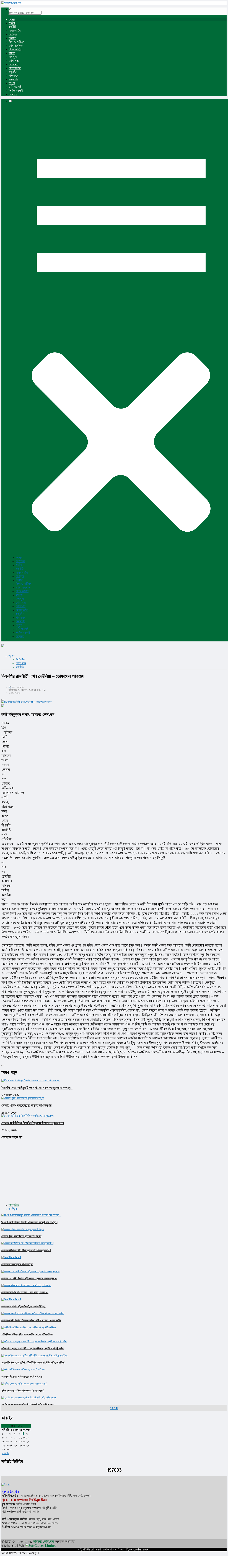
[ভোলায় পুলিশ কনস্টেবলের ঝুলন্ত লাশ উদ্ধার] (22, 1229)
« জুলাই (5, 1453)
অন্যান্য (13, 94)
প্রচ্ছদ (12, 19)
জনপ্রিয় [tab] (13, 1209)
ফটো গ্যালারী (15, 87)
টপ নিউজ (20, 561)
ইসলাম (12, 53)
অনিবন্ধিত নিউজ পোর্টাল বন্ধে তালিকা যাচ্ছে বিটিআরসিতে (27, 1334)
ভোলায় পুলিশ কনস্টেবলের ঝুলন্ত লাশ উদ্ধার (26, 1105)
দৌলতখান (13, 64)
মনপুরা (12, 83)
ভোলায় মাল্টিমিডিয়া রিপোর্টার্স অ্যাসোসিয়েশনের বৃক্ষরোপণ (32, 1123)
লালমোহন (13, 75)
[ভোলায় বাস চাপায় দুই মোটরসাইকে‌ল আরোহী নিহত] (11, 1299)
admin (20, 687)
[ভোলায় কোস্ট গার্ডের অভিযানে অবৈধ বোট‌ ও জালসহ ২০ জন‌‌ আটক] (32, 1313)
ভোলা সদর (14, 60)
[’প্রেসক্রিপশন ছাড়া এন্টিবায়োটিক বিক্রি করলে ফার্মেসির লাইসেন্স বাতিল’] (34, 1355)
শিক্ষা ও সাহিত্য (16, 42)
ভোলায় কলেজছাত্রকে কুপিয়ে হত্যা (17, 1264)
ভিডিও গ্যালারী (16, 90)
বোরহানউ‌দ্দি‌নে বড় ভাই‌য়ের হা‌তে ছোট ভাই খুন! (22, 1376)
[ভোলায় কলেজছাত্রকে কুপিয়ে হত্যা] (11, 1257)
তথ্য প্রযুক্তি (16, 45)
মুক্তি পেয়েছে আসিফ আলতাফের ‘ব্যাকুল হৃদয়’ (22, 1390)
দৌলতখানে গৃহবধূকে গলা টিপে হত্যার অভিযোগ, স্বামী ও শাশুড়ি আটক (32, 1348)
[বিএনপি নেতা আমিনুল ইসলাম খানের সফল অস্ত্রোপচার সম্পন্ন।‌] (31, 1215)
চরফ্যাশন (13, 79)
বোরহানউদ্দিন (15, 68)
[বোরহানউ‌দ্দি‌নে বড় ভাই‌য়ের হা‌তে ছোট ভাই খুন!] (23, 1369)
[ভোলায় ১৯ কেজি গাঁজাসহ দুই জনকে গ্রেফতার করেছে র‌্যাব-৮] (30, 1271)
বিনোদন (12, 38)
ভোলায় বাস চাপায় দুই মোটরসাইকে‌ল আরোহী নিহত (23, 1306)
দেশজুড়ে (13, 34)
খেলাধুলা (13, 57)
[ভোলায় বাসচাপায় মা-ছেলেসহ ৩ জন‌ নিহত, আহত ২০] (26, 1285)
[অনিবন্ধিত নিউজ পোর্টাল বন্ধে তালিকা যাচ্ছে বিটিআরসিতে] (28, 1327)
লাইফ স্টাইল (15, 49)
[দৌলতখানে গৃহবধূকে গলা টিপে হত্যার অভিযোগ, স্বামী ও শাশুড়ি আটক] (34, 1341)
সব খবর (114, 1408)
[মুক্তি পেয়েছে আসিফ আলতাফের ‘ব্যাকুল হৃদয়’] (24, 1383)
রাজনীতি (13, 27)
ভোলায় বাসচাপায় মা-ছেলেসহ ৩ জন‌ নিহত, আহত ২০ (24, 1292)
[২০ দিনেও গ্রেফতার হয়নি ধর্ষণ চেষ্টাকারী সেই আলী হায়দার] (28, 1397)
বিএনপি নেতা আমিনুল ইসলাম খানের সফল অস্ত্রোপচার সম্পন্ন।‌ (37, 1088)
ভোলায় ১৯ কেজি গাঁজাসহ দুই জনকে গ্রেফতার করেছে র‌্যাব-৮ (29, 1278)
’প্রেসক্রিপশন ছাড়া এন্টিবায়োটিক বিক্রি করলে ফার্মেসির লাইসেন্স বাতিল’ (33, 1362)
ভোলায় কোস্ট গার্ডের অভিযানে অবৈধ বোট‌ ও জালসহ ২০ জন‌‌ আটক (31, 1320)
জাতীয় (12, 23)
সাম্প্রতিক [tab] (14, 1205)
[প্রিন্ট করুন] (2, 699)
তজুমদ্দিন (13, 72)
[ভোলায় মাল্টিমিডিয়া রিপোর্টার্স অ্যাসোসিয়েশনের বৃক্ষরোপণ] (27, 1243)
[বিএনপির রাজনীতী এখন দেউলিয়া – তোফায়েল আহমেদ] (114, 702)
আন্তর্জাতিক (15, 30)
